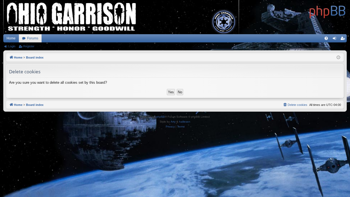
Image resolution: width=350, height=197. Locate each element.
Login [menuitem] (335, 39)
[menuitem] (326, 38)
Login (11, 46)
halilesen (184, 121)
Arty (173, 121)
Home (11, 38)
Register (28, 46)
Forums (32, 38)
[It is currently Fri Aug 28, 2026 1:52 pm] (338, 57)
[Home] (327, 11)
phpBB (160, 116)
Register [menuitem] (344, 39)
